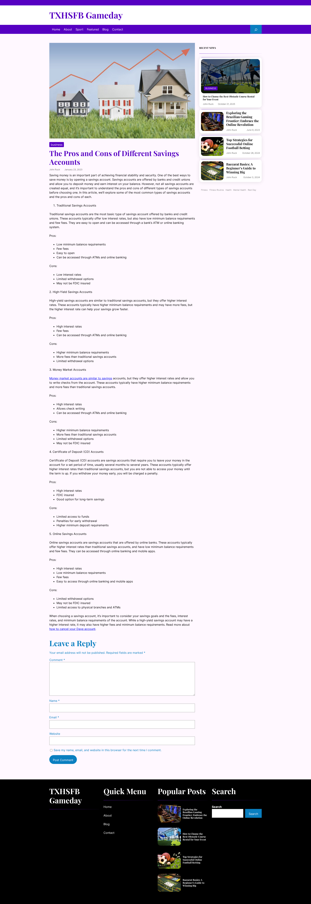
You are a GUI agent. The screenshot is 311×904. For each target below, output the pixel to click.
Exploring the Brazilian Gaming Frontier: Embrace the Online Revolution (242, 119)
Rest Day (252, 190)
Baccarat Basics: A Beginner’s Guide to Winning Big (241, 168)
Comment (57, 660)
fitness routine (216, 190)
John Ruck (54, 169)
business (56, 144)
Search (217, 807)
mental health (239, 190)
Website (54, 733)
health (228, 190)
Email (54, 717)
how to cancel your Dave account (72, 629)
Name (54, 701)
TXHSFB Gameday (86, 15)
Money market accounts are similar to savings (80, 378)
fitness (204, 190)
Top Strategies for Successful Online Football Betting (239, 144)
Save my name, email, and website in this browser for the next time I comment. (107, 750)
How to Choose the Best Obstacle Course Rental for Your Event (228, 98)
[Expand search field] (256, 29)
